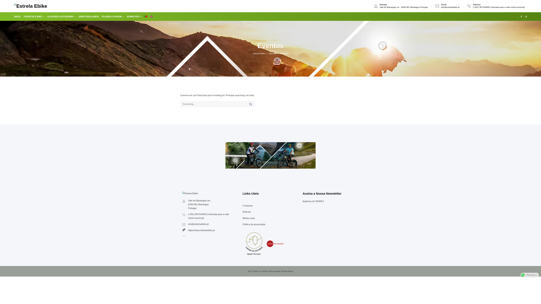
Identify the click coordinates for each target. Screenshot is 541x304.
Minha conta (249, 218)
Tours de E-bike (32, 16)
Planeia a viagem (112, 16)
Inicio (17, 16)
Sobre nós (133, 16)
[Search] (250, 104)
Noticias (247, 212)
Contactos (248, 205)
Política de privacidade (254, 224)
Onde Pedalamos (88, 16)
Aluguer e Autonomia (60, 16)
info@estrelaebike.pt (450, 7)
